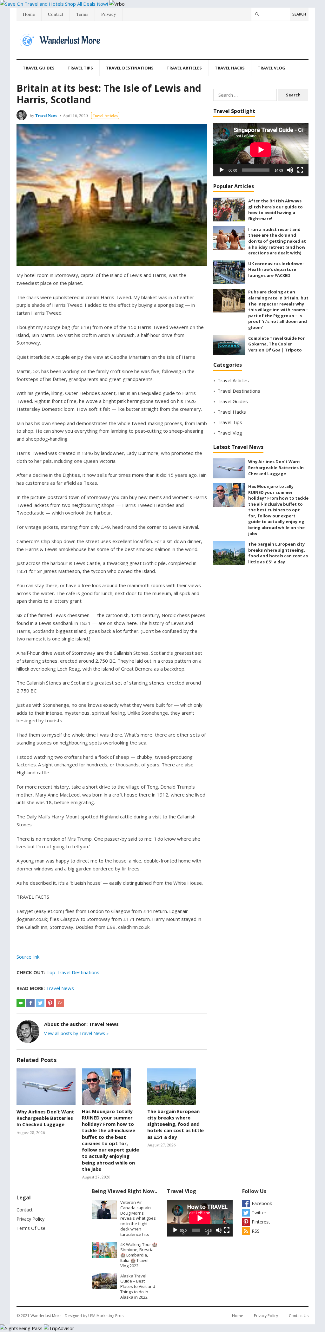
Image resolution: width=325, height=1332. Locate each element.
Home (29, 14)
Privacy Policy (30, 1219)
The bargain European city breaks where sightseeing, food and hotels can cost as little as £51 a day (175, 1124)
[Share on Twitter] (40, 1003)
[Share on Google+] (60, 1003)
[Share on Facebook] (30, 1003)
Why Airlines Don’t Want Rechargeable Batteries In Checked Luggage (45, 1118)
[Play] (221, 170)
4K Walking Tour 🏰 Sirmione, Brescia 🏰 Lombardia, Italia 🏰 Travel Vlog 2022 (138, 1255)
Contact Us (298, 1315)
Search (299, 14)
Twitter (259, 1213)
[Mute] (290, 170)
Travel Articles (184, 68)
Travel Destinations (130, 68)
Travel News (46, 115)
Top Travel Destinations (72, 972)
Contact (55, 14)
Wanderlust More (46, 1315)
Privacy (108, 14)
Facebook (262, 1203)
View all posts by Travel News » (76, 1033)
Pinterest (261, 1222)
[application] (260, 149)
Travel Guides (39, 68)
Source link (28, 957)
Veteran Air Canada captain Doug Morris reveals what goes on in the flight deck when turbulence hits (138, 1218)
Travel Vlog (271, 68)
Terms (82, 14)
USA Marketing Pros (105, 1315)
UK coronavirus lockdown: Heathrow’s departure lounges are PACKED (276, 269)
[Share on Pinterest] (50, 1003)
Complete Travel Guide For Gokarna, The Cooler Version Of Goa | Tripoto (276, 344)
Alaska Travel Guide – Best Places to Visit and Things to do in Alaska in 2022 (137, 1286)
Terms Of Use (31, 1228)
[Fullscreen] (300, 170)
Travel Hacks (230, 68)
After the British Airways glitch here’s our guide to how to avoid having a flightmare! (275, 209)
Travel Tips (80, 68)
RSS (256, 1231)
